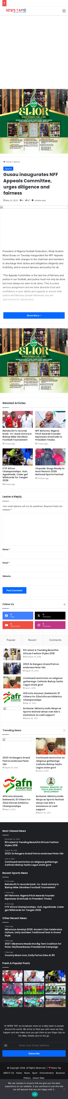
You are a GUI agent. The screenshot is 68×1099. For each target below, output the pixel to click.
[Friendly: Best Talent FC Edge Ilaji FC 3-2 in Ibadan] (34, 988)
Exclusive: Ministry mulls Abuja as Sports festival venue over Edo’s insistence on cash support (42, 712)
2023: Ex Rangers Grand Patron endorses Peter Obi (41, 666)
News (27, 1073)
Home (8, 161)
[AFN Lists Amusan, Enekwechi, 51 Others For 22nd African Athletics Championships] (12, 697)
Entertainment (47, 1073)
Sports (16, 161)
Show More (33, 315)
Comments (55, 639)
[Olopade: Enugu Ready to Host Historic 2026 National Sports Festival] (50, 456)
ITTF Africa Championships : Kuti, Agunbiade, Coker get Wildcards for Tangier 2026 (15, 474)
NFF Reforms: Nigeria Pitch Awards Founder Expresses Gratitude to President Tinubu (48, 435)
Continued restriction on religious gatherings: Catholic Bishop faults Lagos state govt (43, 681)
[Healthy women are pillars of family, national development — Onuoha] (55, 1001)
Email (6, 562)
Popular (11, 639)
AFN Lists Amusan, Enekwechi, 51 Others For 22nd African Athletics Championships (42, 696)
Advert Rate (38, 1078)
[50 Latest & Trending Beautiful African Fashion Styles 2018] (12, 654)
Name (6, 549)
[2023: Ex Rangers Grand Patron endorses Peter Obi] (12, 668)
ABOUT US (8, 1073)
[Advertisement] (34, 52)
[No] (64, 1089)
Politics (27, 1078)
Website (7, 576)
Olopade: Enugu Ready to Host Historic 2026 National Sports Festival (50, 471)
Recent (32, 639)
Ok (34, 1094)
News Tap (56, 1068)
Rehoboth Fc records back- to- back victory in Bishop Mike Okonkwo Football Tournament (17, 435)
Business (60, 1073)
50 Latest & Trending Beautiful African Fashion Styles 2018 (40, 652)
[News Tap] (15, 11)
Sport (34, 1073)
